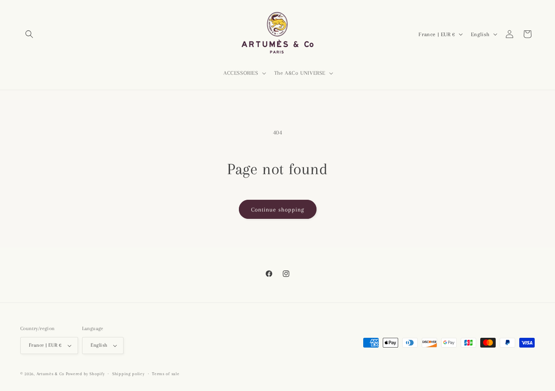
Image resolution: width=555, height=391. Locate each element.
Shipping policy (128, 373)
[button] (29, 34)
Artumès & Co (50, 373)
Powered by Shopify (85, 373)
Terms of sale (165, 373)
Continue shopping (277, 209)
